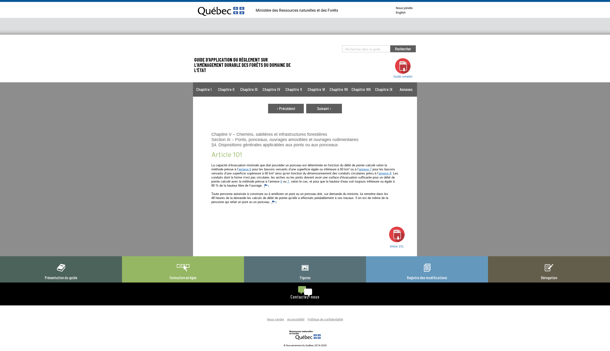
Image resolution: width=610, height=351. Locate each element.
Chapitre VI (316, 89)
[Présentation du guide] (61, 271)
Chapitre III (249, 89)
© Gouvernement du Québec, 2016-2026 (305, 345)
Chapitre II (226, 89)
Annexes (406, 89)
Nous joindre (404, 8)
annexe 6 (245, 169)
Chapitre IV (271, 89)
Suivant (324, 108)
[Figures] (305, 271)
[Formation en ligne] (183, 271)
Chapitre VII (339, 89)
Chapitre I (204, 89)
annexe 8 (385, 173)
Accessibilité (296, 319)
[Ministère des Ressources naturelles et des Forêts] (305, 335)
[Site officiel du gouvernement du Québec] (221, 18)
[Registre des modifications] (427, 271)
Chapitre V (293, 89)
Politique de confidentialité (325, 319)
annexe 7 (365, 169)
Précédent (286, 108)
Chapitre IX (383, 89)
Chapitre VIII (361, 89)
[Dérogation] (549, 271)
